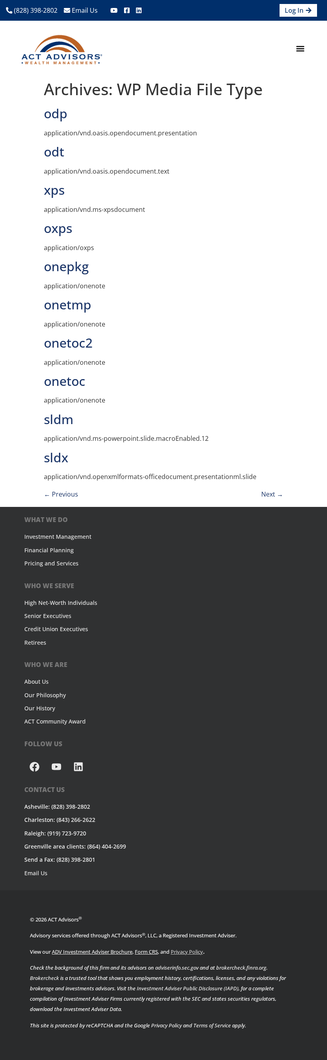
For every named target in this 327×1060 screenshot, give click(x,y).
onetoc (64, 380)
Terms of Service (212, 1025)
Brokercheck (44, 978)
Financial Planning (49, 550)
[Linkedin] (78, 767)
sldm (58, 419)
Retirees (35, 642)
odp (55, 113)
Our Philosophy (45, 695)
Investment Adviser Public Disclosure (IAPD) (187, 988)
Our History (39, 708)
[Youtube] (56, 767)
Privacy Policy (187, 951)
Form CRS (146, 951)
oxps (58, 228)
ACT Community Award (55, 721)
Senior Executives (47, 616)
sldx (56, 457)
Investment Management (57, 536)
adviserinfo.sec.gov (177, 967)
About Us (36, 681)
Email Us (84, 10)
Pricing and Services (51, 563)
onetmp (67, 304)
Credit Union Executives (56, 629)
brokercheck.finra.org (241, 967)
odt (54, 151)
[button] (300, 48)
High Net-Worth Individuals (60, 602)
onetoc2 (68, 342)
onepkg (66, 266)
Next (272, 494)
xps (54, 189)
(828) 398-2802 (34, 10)
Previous (61, 494)
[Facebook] (34, 767)
